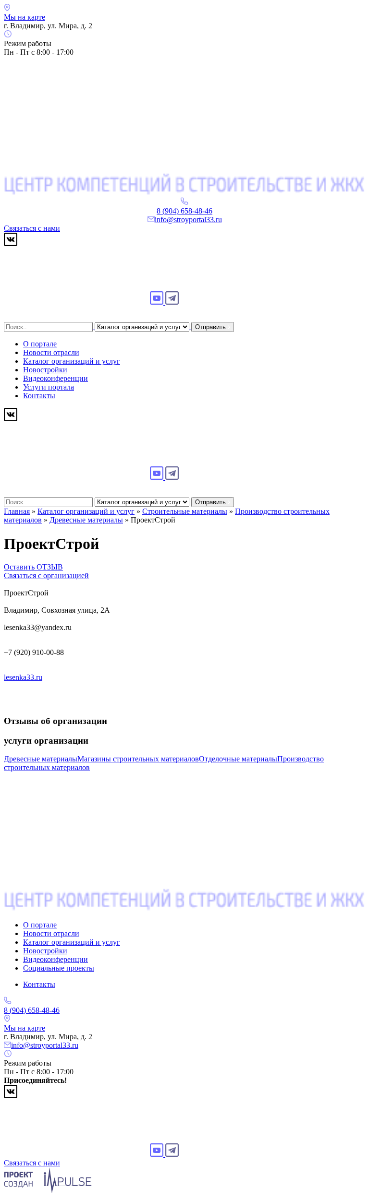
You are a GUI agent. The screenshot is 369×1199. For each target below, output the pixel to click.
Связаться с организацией (46, 575)
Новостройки (45, 370)
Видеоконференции (55, 378)
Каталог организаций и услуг (71, 361)
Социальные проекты (58, 968)
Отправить (211, 327)
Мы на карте (24, 17)
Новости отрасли (51, 352)
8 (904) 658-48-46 (184, 211)
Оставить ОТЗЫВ (33, 567)
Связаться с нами (32, 228)
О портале (40, 344)
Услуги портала (48, 387)
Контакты (39, 396)
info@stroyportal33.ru (188, 219)
